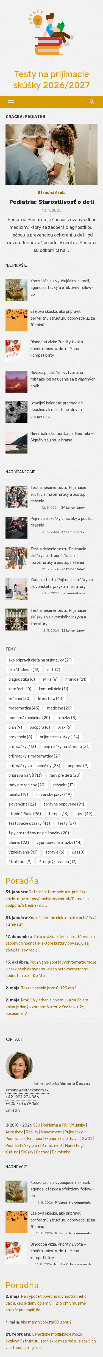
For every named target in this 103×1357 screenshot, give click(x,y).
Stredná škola (52, 192)
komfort (20, 689)
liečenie (19, 698)
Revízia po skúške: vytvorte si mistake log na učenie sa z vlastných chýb (63, 379)
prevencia (20, 737)
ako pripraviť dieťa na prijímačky (40, 660)
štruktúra (20, 862)
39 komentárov (73, 507)
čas (78, 852)
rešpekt (64, 785)
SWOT (87, 1138)
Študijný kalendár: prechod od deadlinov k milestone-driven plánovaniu (56, 410)
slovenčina (22, 804)
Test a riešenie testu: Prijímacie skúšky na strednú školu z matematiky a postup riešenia (58, 556)
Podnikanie (15, 1138)
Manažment (51, 1132)
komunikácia (53, 689)
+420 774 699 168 (22, 1103)
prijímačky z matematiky (35, 756)
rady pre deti (64, 775)
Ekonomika (54, 1138)
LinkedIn (12, 1110)
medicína (59, 708)
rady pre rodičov (27, 785)
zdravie (54, 852)
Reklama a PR (55, 1125)
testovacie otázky (29, 823)
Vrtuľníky (77, 1125)
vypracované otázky (59, 842)
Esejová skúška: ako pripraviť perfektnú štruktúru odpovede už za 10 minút (62, 318)
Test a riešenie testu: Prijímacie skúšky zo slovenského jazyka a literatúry (58, 617)
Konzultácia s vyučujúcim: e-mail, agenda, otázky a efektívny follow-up (61, 288)
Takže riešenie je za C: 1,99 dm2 (48, 988)
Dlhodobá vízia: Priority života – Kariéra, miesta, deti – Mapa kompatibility (58, 349)
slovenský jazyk (54, 794)
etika (50, 679)
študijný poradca (58, 862)
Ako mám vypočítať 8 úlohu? (46, 1322)
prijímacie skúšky (59, 737)
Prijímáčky (74, 1132)
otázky (67, 718)
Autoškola (14, 1132)
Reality (32, 1132)
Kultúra (11, 1152)
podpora (40, 727)
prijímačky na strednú (67, 746)
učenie (19, 842)
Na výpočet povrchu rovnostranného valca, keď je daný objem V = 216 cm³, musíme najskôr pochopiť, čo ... (46, 1303)
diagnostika (22, 679)
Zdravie (73, 1138)
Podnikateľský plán (22, 1145)
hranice (75, 679)
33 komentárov (73, 569)
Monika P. (61, 1264)
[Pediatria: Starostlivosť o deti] (51, 154)
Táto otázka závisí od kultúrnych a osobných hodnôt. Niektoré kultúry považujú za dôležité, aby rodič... (50, 943)
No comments (80, 1202)
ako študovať (24, 670)
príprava (78, 766)
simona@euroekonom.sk (27, 1090)
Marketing (74, 1145)
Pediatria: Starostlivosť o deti (51, 201)
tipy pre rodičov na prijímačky (39, 833)
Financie (34, 1138)
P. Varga (61, 1202)
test (84, 814)
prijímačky (22, 746)
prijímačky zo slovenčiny (34, 766)
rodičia (18, 794)
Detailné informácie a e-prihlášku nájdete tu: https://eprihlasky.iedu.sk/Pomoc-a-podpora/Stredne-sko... (48, 899)
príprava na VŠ (25, 775)
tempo (58, 814)
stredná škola (25, 814)
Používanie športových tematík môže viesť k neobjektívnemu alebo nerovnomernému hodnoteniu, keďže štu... (50, 969)
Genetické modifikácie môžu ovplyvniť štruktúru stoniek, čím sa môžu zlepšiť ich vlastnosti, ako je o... (50, 1341)
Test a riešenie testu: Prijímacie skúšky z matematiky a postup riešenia (58, 494)
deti (53, 670)
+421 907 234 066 (22, 1097)
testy (67, 823)
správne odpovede (64, 804)
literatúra (50, 698)
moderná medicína (29, 718)
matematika (24, 708)
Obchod (42, 1152)
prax (64, 727)
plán (15, 727)
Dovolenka (61, 1152)
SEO (36, 1125)
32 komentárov (73, 593)
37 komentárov (73, 532)
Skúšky (27, 1152)
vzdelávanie (23, 852)
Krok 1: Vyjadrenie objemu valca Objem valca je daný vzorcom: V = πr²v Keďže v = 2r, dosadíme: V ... (46, 1007)
